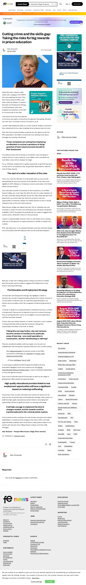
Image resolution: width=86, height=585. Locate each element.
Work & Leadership (36, 507)
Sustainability (62, 442)
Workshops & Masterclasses (39, 553)
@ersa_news (40, 354)
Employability (34, 505)
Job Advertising (63, 522)
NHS (71, 418)
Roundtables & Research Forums (40, 550)
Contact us (6, 521)
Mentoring (61, 413)
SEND (68, 430)
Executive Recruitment (37, 522)
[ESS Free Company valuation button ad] (69, 43)
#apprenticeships (16, 351)
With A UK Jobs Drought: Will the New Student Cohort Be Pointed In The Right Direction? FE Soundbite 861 (41, 4)
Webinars (33, 551)
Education (33, 501)
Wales (69, 450)
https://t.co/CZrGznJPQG (14, 356)
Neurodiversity (63, 418)
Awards (32, 540)
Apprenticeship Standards (66, 352)
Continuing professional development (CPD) (65, 374)
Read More (35, 578)
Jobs (54, 10)
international (62, 395)
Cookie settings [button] (36, 581)
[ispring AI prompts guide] (14, 268)
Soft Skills (61, 434)
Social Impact (34, 511)
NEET (69, 413)
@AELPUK (29, 354)
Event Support (62, 526)
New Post (6, 556)
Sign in (68, 4)
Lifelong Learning (63, 403)
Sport (69, 434)
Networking (34, 546)
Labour (60, 399)
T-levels (72, 442)
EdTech (32, 503)
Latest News (12, 10)
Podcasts (6, 540)
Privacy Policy (7, 529)
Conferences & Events (37, 542)
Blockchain (72, 361)
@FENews (17, 360)
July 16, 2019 (11, 51)
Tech (59, 446)
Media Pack (61, 518)
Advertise (48, 10)
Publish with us (7, 525)
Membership (7, 563)
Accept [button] (50, 581)
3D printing (61, 348)
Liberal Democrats (72, 399)
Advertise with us (8, 527)
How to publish (7, 552)
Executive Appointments (38, 520)
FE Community (7, 523)
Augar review (62, 361)
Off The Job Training (64, 422)
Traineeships (68, 446)
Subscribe (77, 4)
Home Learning (70, 391)
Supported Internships (65, 438)
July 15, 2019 (26, 360)
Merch (65, 10)
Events (59, 10)
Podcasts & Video (38, 10)
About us (6, 520)
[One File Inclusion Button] (69, 114)
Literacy (74, 403)
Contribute (28, 10)
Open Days (33, 548)
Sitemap (5, 531)
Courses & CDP (35, 544)
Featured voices (19, 436)
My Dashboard (7, 557)
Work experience (63, 454)
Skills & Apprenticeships (38, 509)
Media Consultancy (64, 524)
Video (5, 542)
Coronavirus (62, 379)
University (61, 450)
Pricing (60, 517)
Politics (60, 426)
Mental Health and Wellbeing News (67, 408)
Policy (76, 422)
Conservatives (70, 369)
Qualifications (69, 426)
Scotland (61, 430)
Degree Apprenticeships (66, 383)
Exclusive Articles (63, 501)
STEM (75, 434)
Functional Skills (63, 387)
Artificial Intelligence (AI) (66, 356)
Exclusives (20, 10)
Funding (73, 387)
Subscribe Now (72, 10)
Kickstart (72, 395)
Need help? (6, 565)
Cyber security (73, 379)
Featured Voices (63, 503)
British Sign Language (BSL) (67, 365)
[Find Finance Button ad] (69, 96)
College (60, 369)
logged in (18, 478)
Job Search (33, 524)
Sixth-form (76, 430)
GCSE (60, 391)
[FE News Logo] (8, 4)
